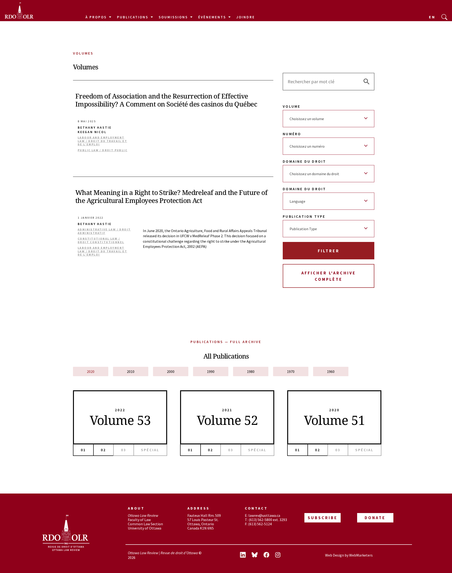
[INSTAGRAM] (281, 555)
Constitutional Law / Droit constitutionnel (101, 240)
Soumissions (173, 17)
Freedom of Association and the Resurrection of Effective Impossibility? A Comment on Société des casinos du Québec (166, 99)
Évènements (212, 17)
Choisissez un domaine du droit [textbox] (314, 173)
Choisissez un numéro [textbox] (307, 146)
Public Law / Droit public (102, 150)
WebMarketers (361, 555)
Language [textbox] (297, 201)
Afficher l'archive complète (328, 276)
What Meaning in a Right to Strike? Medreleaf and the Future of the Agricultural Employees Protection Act (171, 196)
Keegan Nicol (92, 132)
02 (103, 449)
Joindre (245, 17)
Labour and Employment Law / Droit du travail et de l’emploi (102, 141)
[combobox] (328, 118)
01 (83, 449)
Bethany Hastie (95, 128)
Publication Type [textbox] (303, 228)
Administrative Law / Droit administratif (104, 231)
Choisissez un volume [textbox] (307, 118)
